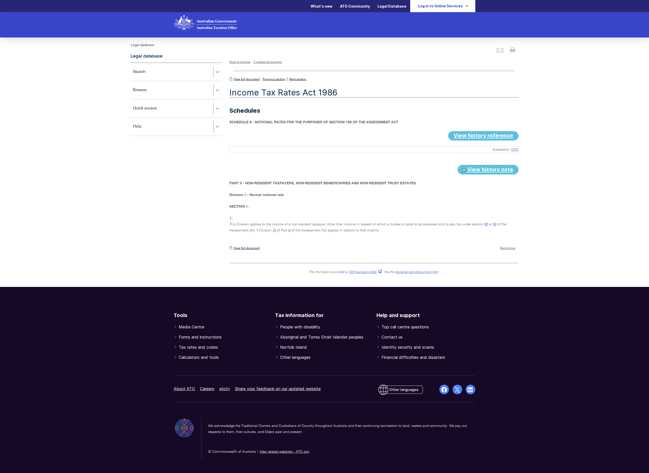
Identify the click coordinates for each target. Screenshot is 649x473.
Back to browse (239, 62)
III (289, 230)
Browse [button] (147, 93)
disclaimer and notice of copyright (416, 272)
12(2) (514, 149)
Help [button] (144, 130)
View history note (489, 169)
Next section (297, 79)
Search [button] (146, 75)
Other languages (404, 389)
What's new (321, 6)
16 (274, 230)
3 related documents (268, 62)
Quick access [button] (152, 111)
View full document (247, 79)
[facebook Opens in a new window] (444, 389)
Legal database (147, 56)
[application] (176, 99)
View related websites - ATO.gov (284, 452)
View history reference (483, 135)
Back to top (507, 248)
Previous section (274, 79)
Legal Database (391, 6)
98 (486, 224)
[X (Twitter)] (457, 389)
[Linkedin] (470, 389)
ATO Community (355, 6)
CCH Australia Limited (364, 272)
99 (494, 224)
